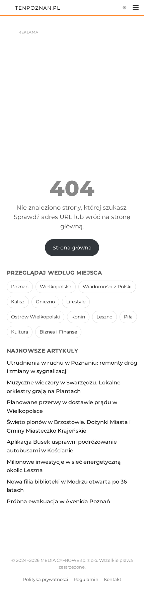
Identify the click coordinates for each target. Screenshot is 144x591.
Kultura (19, 332)
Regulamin (86, 579)
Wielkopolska (55, 287)
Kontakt (112, 579)
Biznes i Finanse (58, 332)
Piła (128, 317)
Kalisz (17, 302)
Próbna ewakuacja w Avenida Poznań (58, 501)
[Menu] (135, 7)
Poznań (19, 287)
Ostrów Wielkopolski (35, 317)
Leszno (104, 317)
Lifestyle (75, 302)
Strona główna (72, 247)
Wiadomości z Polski (107, 287)
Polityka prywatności (45, 579)
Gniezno (45, 302)
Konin (78, 317)
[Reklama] (72, 87)
